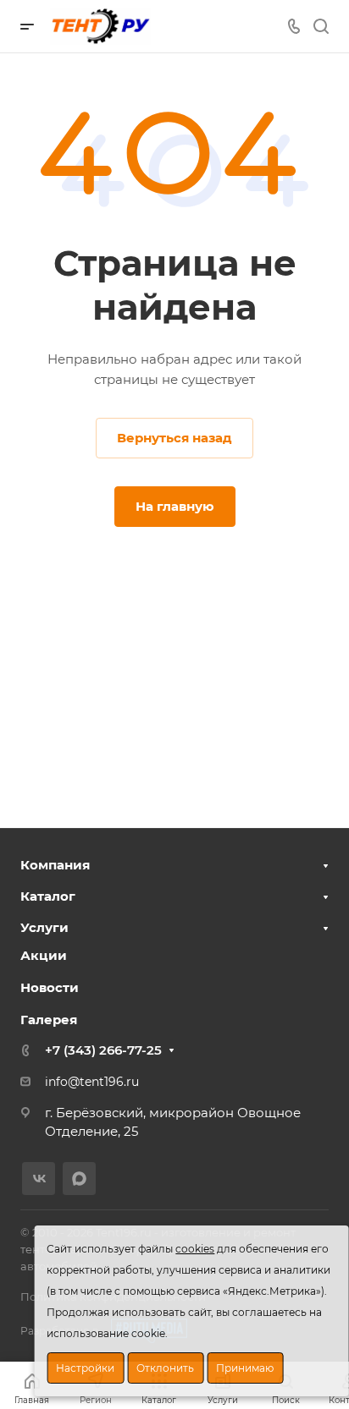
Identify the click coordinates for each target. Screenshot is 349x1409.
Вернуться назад (174, 438)
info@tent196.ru (92, 1081)
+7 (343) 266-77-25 (103, 1050)
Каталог (47, 896)
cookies (194, 1248)
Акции (43, 955)
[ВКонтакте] (38, 1178)
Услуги (44, 927)
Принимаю (245, 1368)
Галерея (48, 1020)
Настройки (85, 1368)
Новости (49, 987)
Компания (55, 865)
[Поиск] (321, 27)
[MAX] (79, 1178)
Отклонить (165, 1368)
